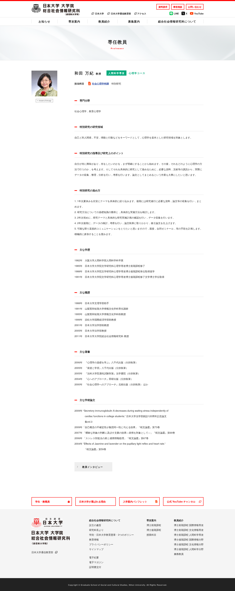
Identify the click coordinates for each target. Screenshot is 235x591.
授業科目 (151, 534)
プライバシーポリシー (101, 544)
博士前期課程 (154, 525)
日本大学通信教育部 (121, 13)
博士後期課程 (154, 530)
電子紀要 (94, 557)
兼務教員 (179, 554)
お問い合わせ (194, 6)
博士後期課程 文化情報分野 (189, 544)
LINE (176, 13)
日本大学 (99, 13)
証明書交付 (95, 567)
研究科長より (96, 530)
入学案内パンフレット (135, 501)
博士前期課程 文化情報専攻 (189, 530)
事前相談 (177, 6)
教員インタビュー (92, 467)
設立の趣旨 (95, 525)
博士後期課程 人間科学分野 (189, 549)
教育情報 (94, 539)
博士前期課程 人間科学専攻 (189, 534)
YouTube (199, 13)
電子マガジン (96, 562)
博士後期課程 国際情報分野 (189, 539)
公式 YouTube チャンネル (181, 501)
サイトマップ (96, 549)
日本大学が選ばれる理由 (92, 501)
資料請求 (162, 6)
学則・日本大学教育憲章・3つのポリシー (111, 534)
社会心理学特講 (100, 83)
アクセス (141, 13)
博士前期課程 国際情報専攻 (189, 525)
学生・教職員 (42, 501)
